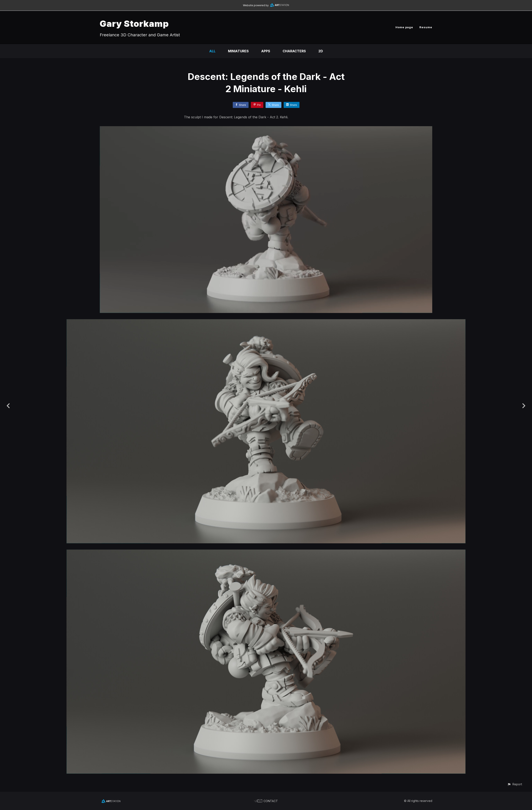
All (212, 51)
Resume (425, 27)
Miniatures (238, 51)
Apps (265, 51)
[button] (515, 784)
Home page (404, 27)
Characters (294, 51)
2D (320, 51)
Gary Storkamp (134, 23)
